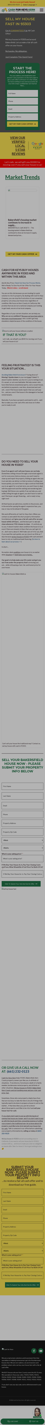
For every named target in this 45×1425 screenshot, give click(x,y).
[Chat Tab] (22, 712)
